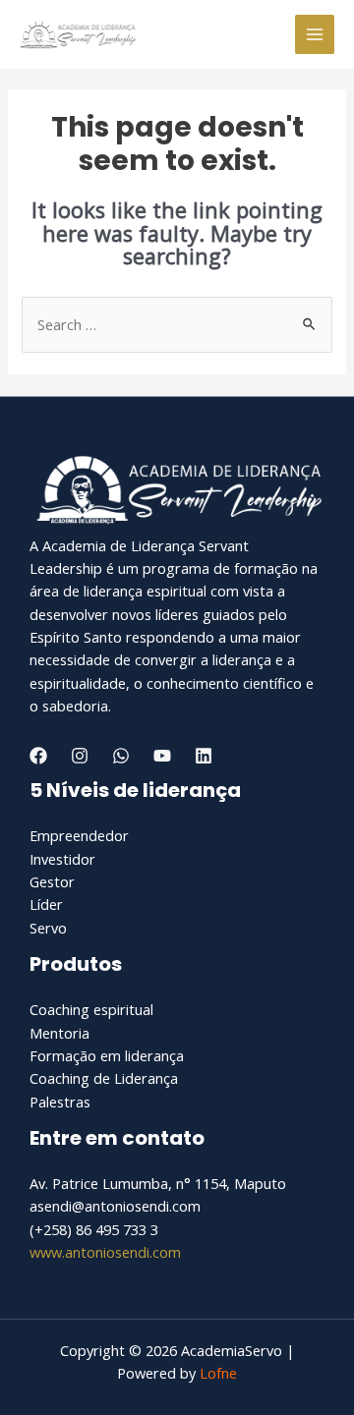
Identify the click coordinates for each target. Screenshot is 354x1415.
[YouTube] (162, 755)
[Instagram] (79, 755)
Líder (46, 904)
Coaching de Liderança (104, 1078)
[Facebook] (38, 755)
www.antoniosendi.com (105, 1252)
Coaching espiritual (91, 1009)
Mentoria (59, 1033)
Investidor (62, 859)
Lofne (218, 1373)
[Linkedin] (203, 755)
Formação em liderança (107, 1055)
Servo (48, 927)
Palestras (60, 1101)
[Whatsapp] (121, 755)
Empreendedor (79, 835)
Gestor (52, 881)
